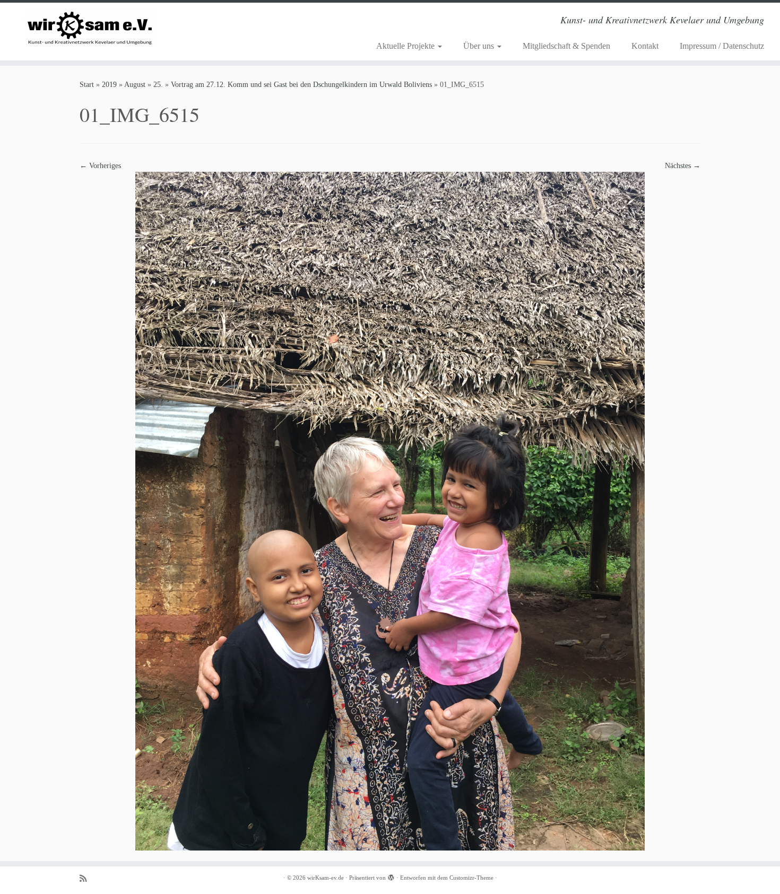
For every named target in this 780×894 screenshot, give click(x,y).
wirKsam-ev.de (325, 877)
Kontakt (644, 45)
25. (158, 85)
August (134, 85)
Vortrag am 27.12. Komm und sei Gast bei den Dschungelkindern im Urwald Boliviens (301, 85)
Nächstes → (682, 166)
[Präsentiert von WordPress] (391, 876)
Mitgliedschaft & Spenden (566, 45)
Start (87, 85)
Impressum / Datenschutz (722, 45)
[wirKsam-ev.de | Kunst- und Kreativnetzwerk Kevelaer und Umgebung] (90, 28)
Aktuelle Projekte (406, 45)
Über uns (479, 45)
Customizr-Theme (471, 877)
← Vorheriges (100, 166)
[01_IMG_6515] (390, 510)
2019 (109, 85)
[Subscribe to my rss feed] (86, 878)
